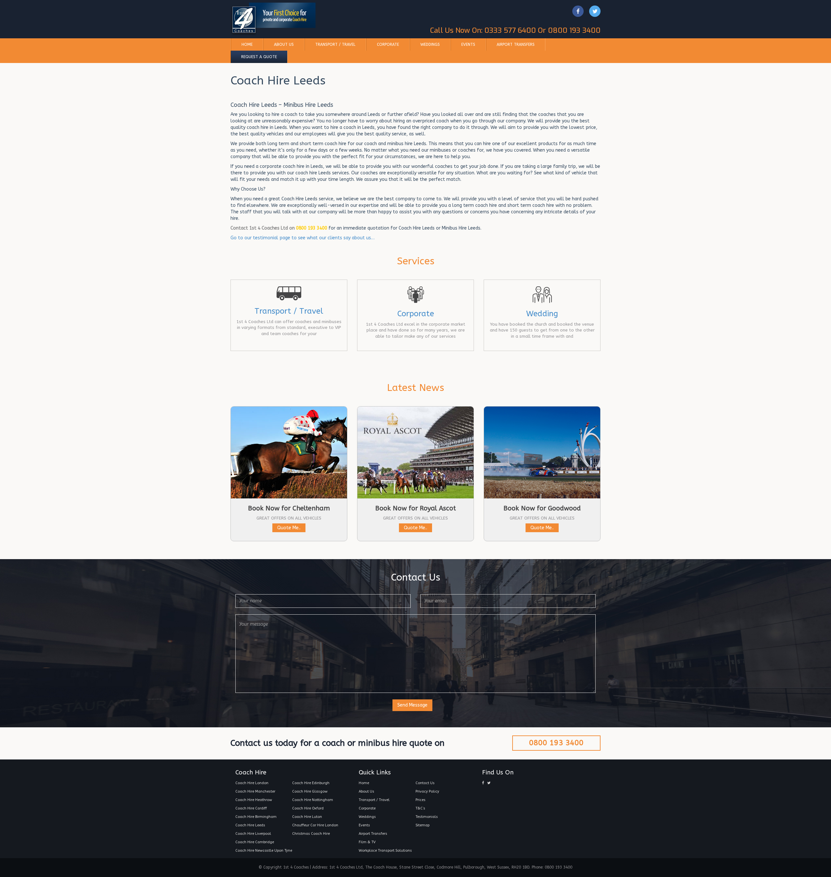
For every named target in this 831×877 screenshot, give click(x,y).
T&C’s (420, 808)
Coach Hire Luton (307, 817)
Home (247, 44)
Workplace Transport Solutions (385, 850)
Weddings (430, 44)
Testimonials (427, 817)
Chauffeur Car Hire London (315, 825)
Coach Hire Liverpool (253, 834)
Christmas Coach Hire (311, 834)
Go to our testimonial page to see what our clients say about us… (302, 238)
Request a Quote (259, 57)
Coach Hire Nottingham (312, 800)
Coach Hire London (251, 783)
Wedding (542, 313)
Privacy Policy (427, 791)
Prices (421, 800)
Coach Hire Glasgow (310, 791)
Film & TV (367, 842)
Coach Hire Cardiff (251, 808)
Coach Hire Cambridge (254, 842)
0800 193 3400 (556, 742)
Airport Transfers (516, 44)
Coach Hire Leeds (250, 825)
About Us (284, 44)
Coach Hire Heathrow (253, 800)
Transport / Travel (335, 44)
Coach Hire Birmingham (256, 817)
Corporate (388, 44)
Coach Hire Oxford (308, 808)
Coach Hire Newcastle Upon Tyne (263, 850)
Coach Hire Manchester (255, 791)
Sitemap (422, 825)
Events (468, 44)
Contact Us (425, 783)
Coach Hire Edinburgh (310, 783)
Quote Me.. (289, 528)
